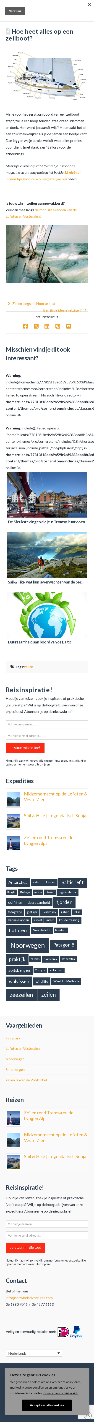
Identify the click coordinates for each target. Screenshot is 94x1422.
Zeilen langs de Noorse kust (33, 303)
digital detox (67, 892)
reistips (35, 958)
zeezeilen (21, 994)
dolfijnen (15, 902)
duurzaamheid (39, 902)
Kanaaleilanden (18, 920)
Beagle (11, 891)
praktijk (17, 959)
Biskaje (25, 892)
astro (36, 882)
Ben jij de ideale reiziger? (62, 310)
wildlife (42, 981)
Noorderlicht (42, 930)
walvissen (19, 981)
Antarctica (17, 882)
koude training (69, 920)
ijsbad (65, 912)
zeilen (28, 667)
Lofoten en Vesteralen (23, 1048)
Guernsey (49, 912)
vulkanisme (56, 970)
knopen (50, 919)
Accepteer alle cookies (47, 1405)
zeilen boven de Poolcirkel (26, 1080)
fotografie (15, 912)
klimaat (38, 919)
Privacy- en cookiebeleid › (60, 1393)
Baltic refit (72, 882)
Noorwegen (27, 945)
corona (38, 891)
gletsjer (32, 912)
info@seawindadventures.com (29, 1297)
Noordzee (60, 929)
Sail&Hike (50, 959)
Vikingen (40, 970)
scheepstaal (69, 958)
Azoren (50, 882)
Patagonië (63, 944)
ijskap (77, 911)
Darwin (50, 891)
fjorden (64, 902)
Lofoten (18, 930)
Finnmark (13, 1038)
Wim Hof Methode (66, 981)
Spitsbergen (19, 970)
